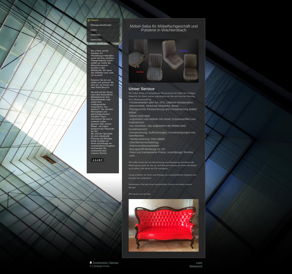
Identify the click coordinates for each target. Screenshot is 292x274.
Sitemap (113, 262)
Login (199, 262)
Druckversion (100, 262)
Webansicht (195, 266)
